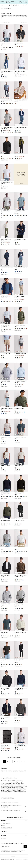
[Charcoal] (6, 496)
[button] (26, 5)
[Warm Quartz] (3, 750)
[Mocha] (5, 301)
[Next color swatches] (12, 47)
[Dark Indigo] (1, 76)
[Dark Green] (21, 580)
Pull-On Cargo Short (5, 353)
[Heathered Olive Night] (16, 329)
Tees (20, 771)
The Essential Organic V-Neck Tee (6, 183)
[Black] (11, 47)
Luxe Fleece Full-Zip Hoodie (5, 576)
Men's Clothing (7, 8)
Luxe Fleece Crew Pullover (19, 604)
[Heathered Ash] (17, 329)
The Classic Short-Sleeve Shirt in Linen (7, 128)
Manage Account (5, 823)
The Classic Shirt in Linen (7, 154)
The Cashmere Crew (5, 493)
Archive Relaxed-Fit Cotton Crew (5, 297)
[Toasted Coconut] (8, 103)
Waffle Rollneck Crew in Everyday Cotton (21, 576)
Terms (20, 851)
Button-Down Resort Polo (21, 100)
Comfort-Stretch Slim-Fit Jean (7, 72)
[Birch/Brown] (16, 103)
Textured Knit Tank (5, 465)
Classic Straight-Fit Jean (21, 127)
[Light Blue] (17, 75)
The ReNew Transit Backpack (5, 746)
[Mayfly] (1, 158)
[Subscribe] (25, 846)
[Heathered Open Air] (21, 412)
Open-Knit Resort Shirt (20, 437)
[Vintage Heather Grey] (6, 301)
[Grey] (19, 75)
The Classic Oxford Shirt (21, 381)
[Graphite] (19, 664)
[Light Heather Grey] (5, 496)
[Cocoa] (16, 580)
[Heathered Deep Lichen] (11, 496)
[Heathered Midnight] (19, 329)
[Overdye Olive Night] (17, 243)
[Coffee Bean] (17, 440)
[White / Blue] (7, 132)
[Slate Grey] (20, 75)
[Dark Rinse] (19, 131)
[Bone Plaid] (23, 46)
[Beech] (17, 158)
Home (2, 8)
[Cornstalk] (23, 385)
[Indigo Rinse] (7, 413)
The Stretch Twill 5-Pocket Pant (19, 660)
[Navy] (21, 46)
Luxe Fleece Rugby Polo (20, 632)
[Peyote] (16, 636)
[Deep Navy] (9, 47)
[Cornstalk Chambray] (9, 132)
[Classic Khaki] (21, 664)
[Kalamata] (6, 47)
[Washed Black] (17, 636)
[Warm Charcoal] (5, 750)
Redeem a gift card (6, 828)
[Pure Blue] (5, 76)
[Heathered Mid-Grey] (19, 551)
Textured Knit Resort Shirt (6, 438)
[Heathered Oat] (8, 47)
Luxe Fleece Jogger (19, 520)
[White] (1, 47)
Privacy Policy (14, 851)
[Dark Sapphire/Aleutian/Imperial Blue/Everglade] (25, 412)
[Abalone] (6, 103)
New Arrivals (4, 771)
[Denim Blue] (9, 496)
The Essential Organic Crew (6, 43)
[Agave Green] (8, 301)
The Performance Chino (6, 100)
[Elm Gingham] (8, 158)
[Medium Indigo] (7, 76)
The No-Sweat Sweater (20, 325)
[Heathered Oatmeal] (9, 301)
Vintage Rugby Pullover (20, 239)
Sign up (3, 825)
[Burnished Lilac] (9, 330)
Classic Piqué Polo (19, 408)
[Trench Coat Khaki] (9, 103)
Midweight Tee (18, 547)
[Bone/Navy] (23, 75)
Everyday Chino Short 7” (20, 353)
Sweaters (15, 771)
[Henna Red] (19, 46)
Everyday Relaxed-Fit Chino (20, 297)
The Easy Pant (18, 154)
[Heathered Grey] (5, 47)
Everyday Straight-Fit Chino (6, 240)
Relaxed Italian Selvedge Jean (6, 409)
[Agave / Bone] (1, 132)
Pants (10, 771)
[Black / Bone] (16, 46)
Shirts (24, 771)
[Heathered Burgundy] (26, 329)
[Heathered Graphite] (17, 412)
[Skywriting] (1, 330)
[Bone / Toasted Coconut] (9, 158)
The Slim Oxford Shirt (20, 71)
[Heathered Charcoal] (3, 47)
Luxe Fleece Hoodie (5, 381)
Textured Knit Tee (19, 465)
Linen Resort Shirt (19, 43)
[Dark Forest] (23, 329)
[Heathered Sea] (16, 215)
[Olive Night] (1, 244)
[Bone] (1, 469)
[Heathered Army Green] (3, 496)
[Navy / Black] (16, 243)
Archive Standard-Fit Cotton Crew (6, 326)
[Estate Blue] (5, 385)
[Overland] (17, 46)
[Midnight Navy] (1, 301)
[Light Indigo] (1, 413)
